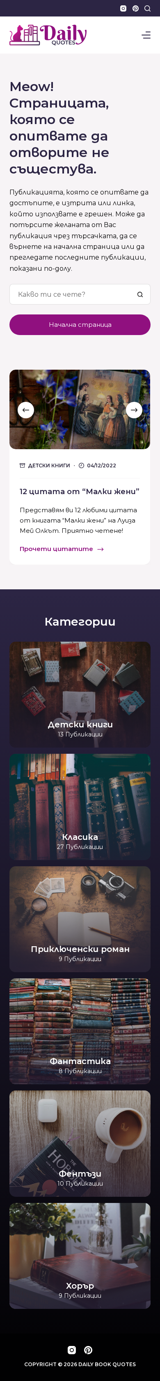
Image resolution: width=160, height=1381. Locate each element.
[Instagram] (123, 8)
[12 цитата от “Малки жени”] (79, 409)
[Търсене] (147, 8)
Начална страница (80, 324)
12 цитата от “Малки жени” (79, 491)
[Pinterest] (136, 8)
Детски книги (49, 465)
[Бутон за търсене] (140, 294)
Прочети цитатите (56, 549)
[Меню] (146, 35)
